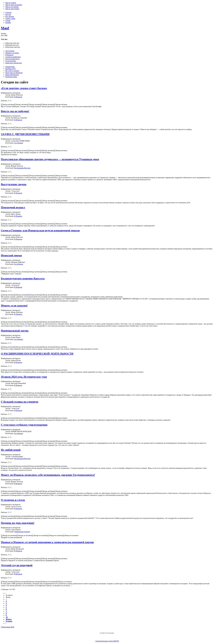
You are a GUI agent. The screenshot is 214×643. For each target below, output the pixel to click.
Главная (8, 12)
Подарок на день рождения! (17, 522)
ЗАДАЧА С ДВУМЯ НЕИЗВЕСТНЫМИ (25, 134)
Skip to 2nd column (12, 9)
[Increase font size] (12, 43)
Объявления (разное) (22, 532)
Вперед (8, 619)
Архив (7, 21)
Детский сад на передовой (16, 565)
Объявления (10, 67)
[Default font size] (12, 45)
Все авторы (9, 16)
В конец (9, 621)
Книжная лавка (11, 77)
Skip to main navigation (13, 5)
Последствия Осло (12, 59)
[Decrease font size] (12, 47)
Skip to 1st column (12, 7)
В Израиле (9, 55)
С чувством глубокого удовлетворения (24, 424)
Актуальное (9, 51)
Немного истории (12, 53)
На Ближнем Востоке (22, 168)
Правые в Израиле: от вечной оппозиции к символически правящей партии (47, 542)
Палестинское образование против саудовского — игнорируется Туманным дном (50, 159)
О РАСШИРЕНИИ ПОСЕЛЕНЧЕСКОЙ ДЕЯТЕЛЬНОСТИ (37, 353)
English (8, 23)
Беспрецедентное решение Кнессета (23, 278)
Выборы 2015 (10, 69)
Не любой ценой (11, 449)
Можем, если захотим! (14, 305)
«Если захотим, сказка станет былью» (24, 88)
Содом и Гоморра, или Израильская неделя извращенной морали (40, 230)
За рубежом (18, 143)
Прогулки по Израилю (14, 73)
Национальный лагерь (15, 330)
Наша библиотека (12, 75)
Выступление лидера (13, 184)
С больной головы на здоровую (19, 401)
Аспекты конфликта (13, 57)
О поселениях (10, 61)
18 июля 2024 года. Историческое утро (24, 376)
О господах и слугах (13, 499)
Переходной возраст (13, 207)
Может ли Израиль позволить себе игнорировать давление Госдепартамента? (48, 474)
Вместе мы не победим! (15, 111)
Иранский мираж (11, 255)
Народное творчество (13, 63)
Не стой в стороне (12, 71)
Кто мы (8, 14)
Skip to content (10, 3)
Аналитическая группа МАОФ (107, 641)
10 (7, 617)
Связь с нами (10, 18)
